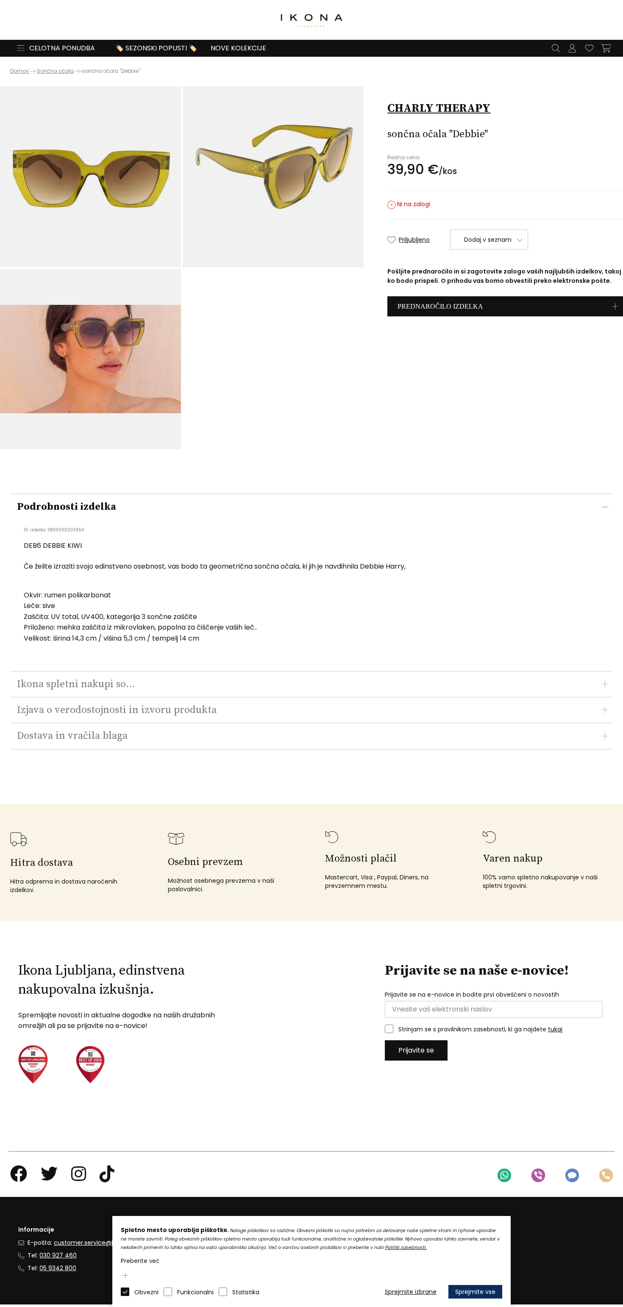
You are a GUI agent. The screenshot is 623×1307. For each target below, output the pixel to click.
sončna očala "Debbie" (111, 71)
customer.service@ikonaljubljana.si (105, 1242)
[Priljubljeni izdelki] (589, 48)
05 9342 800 (57, 1268)
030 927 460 (58, 1255)
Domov (19, 71)
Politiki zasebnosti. (406, 1247)
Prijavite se (416, 1050)
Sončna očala (55, 71)
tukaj (555, 1029)
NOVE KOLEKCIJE (238, 48)
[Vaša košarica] (606, 48)
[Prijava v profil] (572, 48)
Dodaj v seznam (488, 239)
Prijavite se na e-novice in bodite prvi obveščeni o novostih (472, 995)
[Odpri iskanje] (555, 48)
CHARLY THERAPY (438, 108)
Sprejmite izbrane (411, 1292)
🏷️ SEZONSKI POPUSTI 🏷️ (156, 48)
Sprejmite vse (475, 1292)
